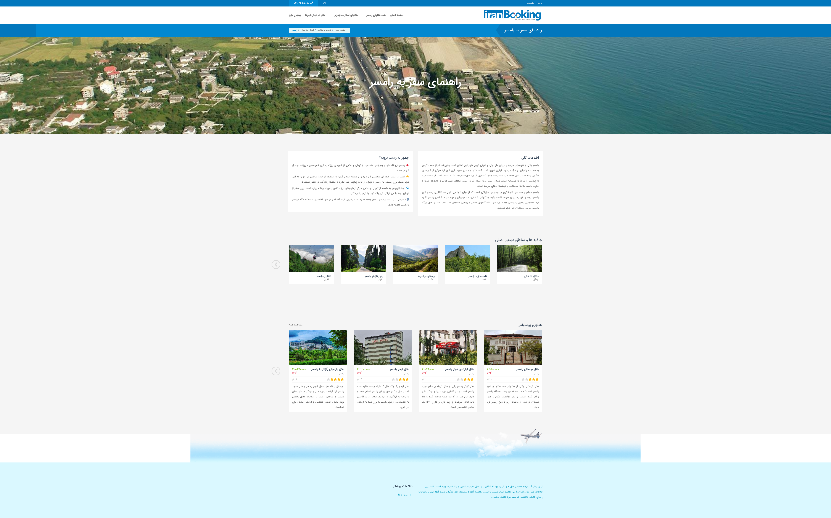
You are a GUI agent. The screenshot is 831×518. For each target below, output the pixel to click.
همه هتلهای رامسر (376, 15)
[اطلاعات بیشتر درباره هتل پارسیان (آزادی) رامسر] (318, 347)
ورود (540, 3)
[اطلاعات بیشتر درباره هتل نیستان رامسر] (513, 347)
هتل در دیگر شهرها (315, 15)
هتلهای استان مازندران (346, 15)
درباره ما (402, 494)
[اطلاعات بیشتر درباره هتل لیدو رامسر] (383, 347)
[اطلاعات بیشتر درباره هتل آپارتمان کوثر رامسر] (448, 347)
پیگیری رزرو (295, 15)
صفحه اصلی (396, 15)
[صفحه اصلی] (513, 15)
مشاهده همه (296, 325)
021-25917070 (302, 3)
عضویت (530, 3)
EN (324, 3)
